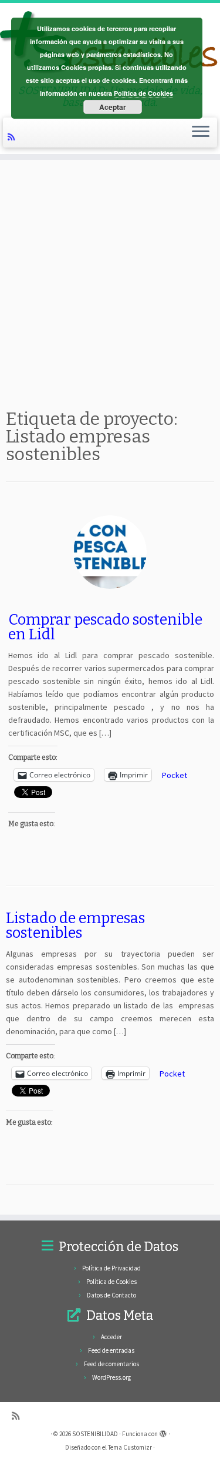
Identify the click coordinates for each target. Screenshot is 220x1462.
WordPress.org (111, 1377)
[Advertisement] (110, 282)
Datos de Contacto (111, 1295)
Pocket (174, 775)
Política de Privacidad (111, 1268)
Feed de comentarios (111, 1364)
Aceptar (112, 107)
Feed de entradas (111, 1350)
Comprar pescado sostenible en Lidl (105, 627)
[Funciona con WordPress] (163, 1431)
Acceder (111, 1337)
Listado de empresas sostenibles (75, 926)
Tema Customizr (130, 1447)
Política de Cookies (111, 1281)
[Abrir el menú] (200, 133)
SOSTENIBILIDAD (95, 1434)
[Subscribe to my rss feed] (13, 136)
